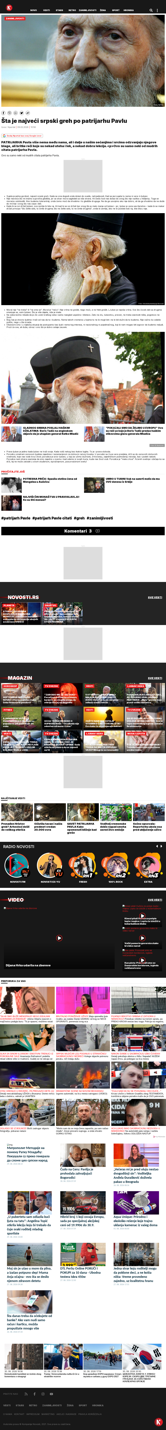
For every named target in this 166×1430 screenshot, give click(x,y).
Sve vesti (155, 597)
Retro (72, 10)
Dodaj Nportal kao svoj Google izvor (24, 136)
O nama (7, 1414)
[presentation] (157, 846)
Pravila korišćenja (90, 1414)
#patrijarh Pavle (15, 518)
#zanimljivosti (100, 518)
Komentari (78, 531)
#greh (79, 518)
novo (33, 10)
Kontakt (19, 1414)
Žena (103, 10)
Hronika (129, 10)
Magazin (20, 678)
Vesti (46, 10)
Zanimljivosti (87, 10)
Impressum (33, 1414)
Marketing (48, 1414)
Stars (59, 10)
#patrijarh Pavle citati (52, 518)
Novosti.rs (23, 597)
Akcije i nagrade (66, 1414)
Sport (116, 10)
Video (16, 900)
